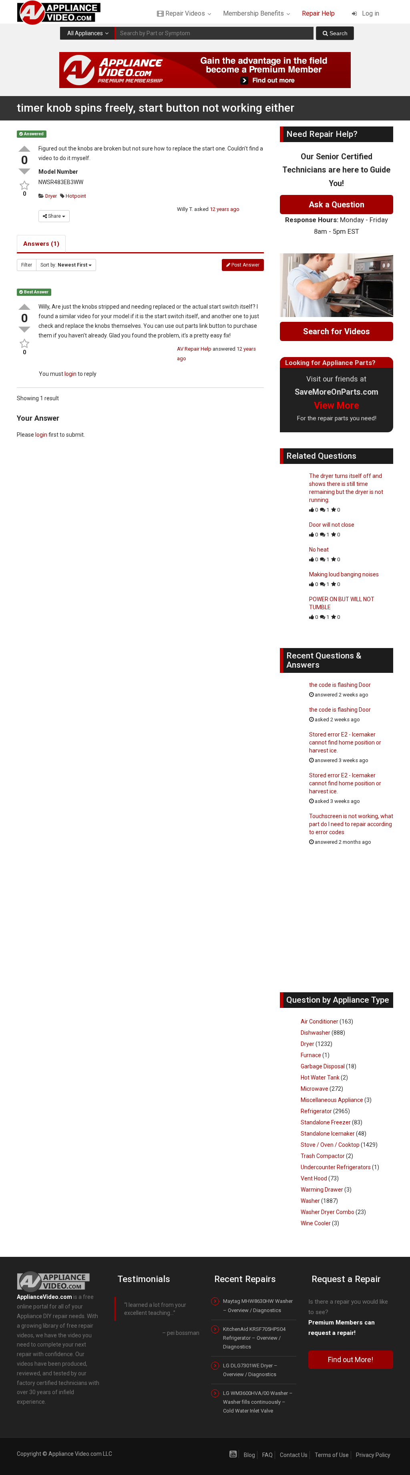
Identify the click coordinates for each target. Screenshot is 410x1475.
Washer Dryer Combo (327, 1212)
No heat (319, 549)
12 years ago (224, 209)
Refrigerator (316, 1111)
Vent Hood (314, 1178)
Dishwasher (315, 1032)
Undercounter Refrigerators (336, 1167)
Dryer (50, 196)
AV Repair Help (194, 349)
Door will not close (331, 525)
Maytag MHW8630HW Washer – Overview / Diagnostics (258, 1305)
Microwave (314, 1089)
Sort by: (63, 265)
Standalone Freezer (326, 1122)
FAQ (267, 1455)
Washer (310, 1201)
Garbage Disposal (323, 1066)
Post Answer (244, 265)
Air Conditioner (319, 1021)
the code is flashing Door (340, 685)
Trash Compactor (323, 1156)
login (70, 374)
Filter (26, 265)
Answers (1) (41, 243)
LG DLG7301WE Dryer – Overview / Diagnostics (250, 1370)
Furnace (311, 1055)
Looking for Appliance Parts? (330, 363)
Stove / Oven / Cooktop (330, 1145)
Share (54, 216)
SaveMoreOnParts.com (336, 392)
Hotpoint (75, 196)
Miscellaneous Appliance (332, 1100)
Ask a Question (336, 204)
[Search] (335, 33)
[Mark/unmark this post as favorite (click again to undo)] (24, 185)
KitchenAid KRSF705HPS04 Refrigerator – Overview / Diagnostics (254, 1338)
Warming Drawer (322, 1189)
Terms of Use (332, 1455)
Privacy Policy (373, 1455)
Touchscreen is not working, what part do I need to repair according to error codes (351, 824)
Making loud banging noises (344, 574)
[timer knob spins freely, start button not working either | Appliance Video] (66, 12)
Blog (249, 1455)
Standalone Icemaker (328, 1133)
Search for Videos (336, 331)
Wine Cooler (316, 1223)
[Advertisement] (340, 923)
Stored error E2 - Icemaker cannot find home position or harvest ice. (345, 742)
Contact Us (294, 1455)
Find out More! (350, 1359)
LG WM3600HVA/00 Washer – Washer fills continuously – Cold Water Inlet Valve (258, 1402)
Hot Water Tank (320, 1077)
